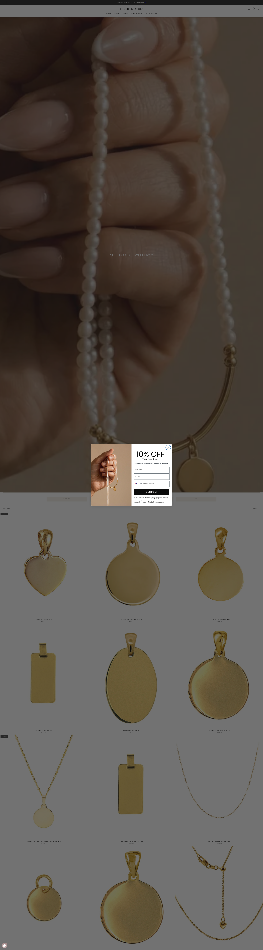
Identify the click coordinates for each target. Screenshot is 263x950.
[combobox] (138, 484)
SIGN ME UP (151, 492)
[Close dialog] (168, 447)
